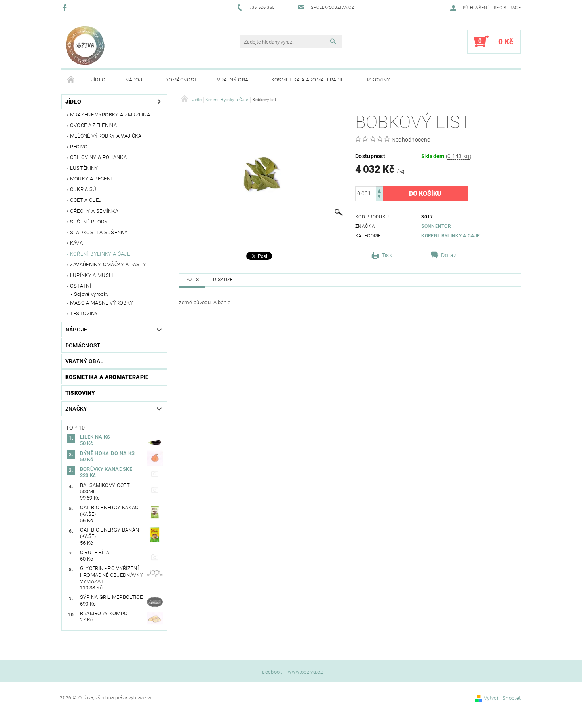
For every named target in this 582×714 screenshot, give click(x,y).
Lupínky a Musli (91, 275)
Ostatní (80, 286)
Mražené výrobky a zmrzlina (110, 114)
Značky (76, 408)
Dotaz (448, 255)
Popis (192, 279)
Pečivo (79, 147)
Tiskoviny (376, 80)
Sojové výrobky (91, 294)
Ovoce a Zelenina (93, 125)
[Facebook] (65, 7)
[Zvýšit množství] (379, 190)
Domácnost (181, 80)
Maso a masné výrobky (101, 303)
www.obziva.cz (305, 672)
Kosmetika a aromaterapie (307, 80)
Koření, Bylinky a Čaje (100, 254)
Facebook (270, 672)
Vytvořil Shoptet (502, 698)
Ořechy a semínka (94, 211)
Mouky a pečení (91, 179)
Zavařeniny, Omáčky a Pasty (108, 264)
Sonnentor (436, 226)
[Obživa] (85, 45)
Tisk (387, 255)
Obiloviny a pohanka (98, 157)
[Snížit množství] (379, 197)
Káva (76, 243)
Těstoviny (84, 313)
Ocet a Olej (86, 200)
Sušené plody (89, 222)
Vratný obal (234, 80)
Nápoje (135, 80)
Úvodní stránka (71, 80)
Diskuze (223, 279)
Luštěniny (84, 168)
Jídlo (98, 80)
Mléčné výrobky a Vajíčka (106, 136)
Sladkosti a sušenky (98, 232)
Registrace (507, 7)
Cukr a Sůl (84, 189)
